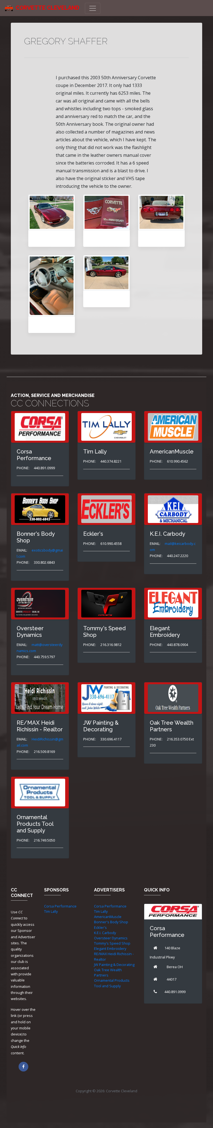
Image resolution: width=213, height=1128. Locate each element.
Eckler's (100, 927)
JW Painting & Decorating (114, 964)
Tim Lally (51, 911)
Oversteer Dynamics (111, 937)
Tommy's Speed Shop (112, 943)
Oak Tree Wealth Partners (108, 972)
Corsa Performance (60, 906)
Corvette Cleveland (47, 7)
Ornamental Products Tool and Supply (112, 983)
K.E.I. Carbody (105, 932)
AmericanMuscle (107, 916)
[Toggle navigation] (92, 8)
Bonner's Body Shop (111, 921)
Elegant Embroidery (110, 948)
